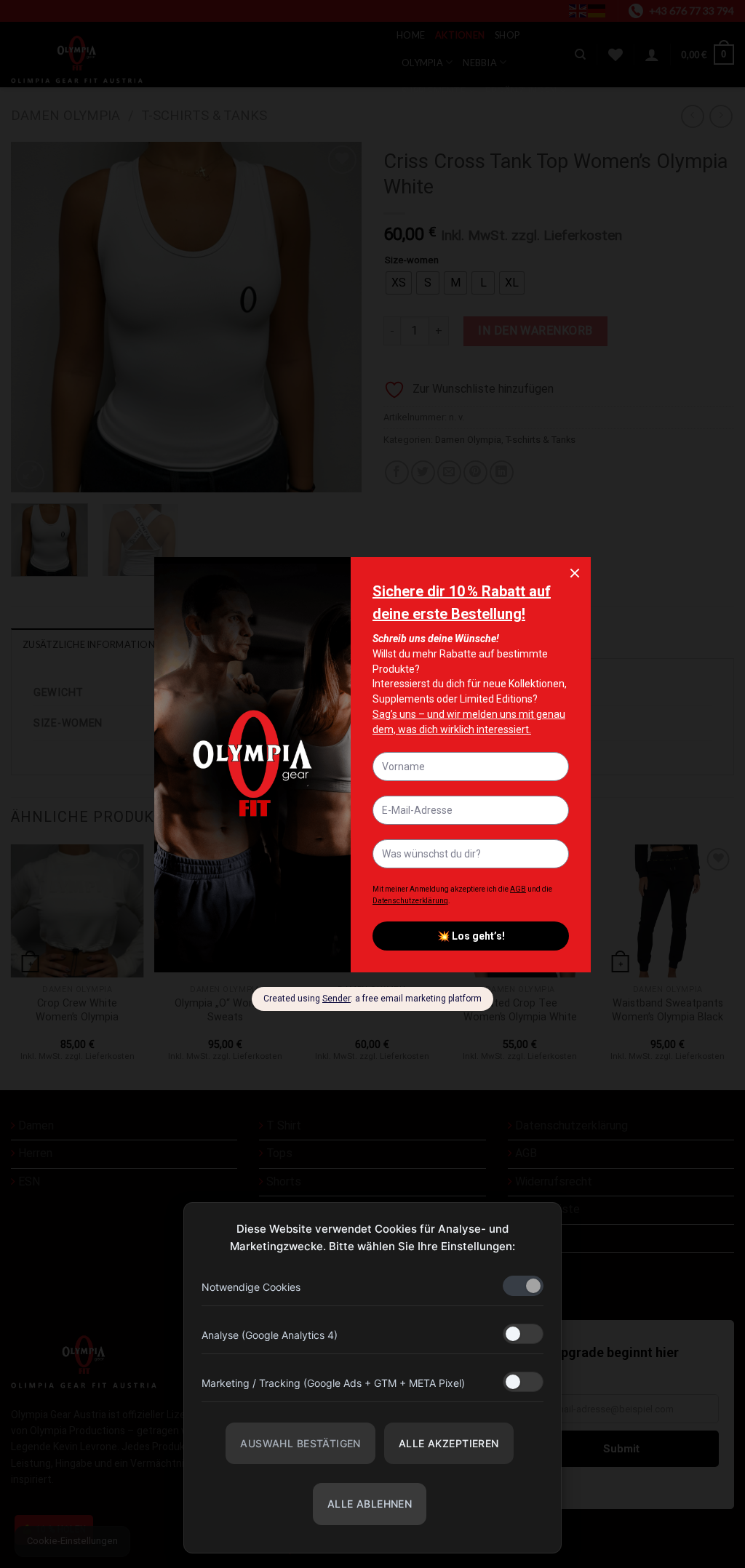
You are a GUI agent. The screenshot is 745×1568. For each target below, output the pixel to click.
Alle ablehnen (369, 1503)
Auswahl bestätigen (300, 1443)
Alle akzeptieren (449, 1443)
